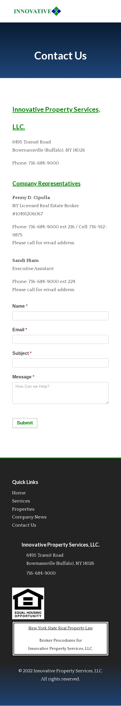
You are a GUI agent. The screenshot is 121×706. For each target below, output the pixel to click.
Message (23, 376)
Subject (22, 353)
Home (19, 492)
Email (19, 329)
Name (20, 306)
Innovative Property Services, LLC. (60, 545)
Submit (25, 423)
